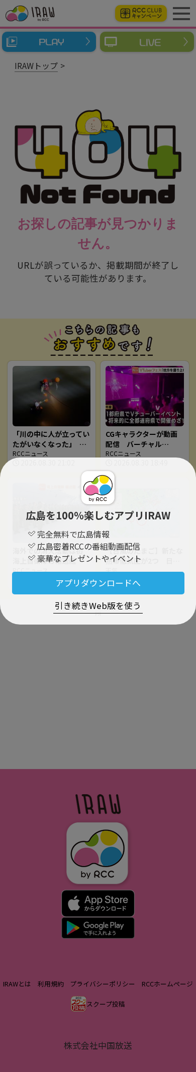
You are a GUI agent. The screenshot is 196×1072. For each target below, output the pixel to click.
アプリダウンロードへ (98, 583)
